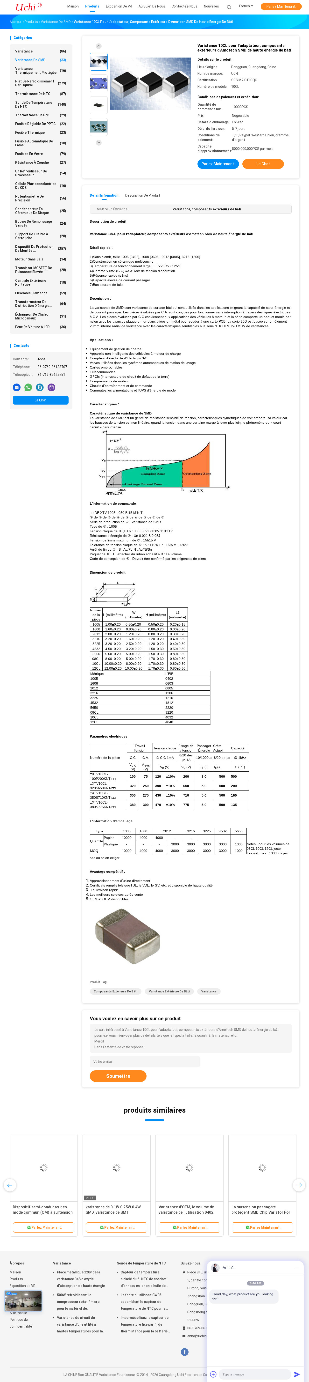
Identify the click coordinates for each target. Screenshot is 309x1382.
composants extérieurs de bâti (115, 991)
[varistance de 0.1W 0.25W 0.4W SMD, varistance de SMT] (116, 1168)
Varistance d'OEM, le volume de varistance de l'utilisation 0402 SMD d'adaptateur (186, 1212)
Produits (16, 1279)
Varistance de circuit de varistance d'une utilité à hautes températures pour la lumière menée (80, 1325)
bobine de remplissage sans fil (40, 223)
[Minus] (297, 1268)
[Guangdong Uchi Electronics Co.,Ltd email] (17, 387)
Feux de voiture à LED (40, 327)
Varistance (40, 51)
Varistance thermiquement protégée (40, 70)
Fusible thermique (40, 132)
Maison (15, 1272)
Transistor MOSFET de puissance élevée (40, 270)
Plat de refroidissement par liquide (40, 83)
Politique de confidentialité (21, 1323)
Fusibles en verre (40, 154)
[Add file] (213, 1374)
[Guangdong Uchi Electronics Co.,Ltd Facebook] (185, 1352)
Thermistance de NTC (40, 94)
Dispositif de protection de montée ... (40, 248)
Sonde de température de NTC (40, 104)
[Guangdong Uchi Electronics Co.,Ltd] (28, 7)
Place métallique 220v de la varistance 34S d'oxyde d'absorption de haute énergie (81, 1279)
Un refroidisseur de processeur (40, 173)
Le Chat (41, 400)
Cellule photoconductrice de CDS (40, 186)
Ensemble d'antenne (40, 293)
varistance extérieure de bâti (169, 991)
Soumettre (118, 1076)
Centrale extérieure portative (40, 282)
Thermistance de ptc (40, 115)
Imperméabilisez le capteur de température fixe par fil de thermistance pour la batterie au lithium (145, 1325)
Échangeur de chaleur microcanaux (40, 316)
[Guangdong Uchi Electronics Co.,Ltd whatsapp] (28, 387)
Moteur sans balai (40, 259)
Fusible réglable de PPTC (40, 124)
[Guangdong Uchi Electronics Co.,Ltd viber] (51, 387)
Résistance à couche (40, 162)
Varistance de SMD (40, 60)
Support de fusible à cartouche (40, 236)
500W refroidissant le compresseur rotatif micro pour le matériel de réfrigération (78, 1302)
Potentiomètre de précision (40, 198)
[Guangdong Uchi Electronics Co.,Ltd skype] (40, 387)
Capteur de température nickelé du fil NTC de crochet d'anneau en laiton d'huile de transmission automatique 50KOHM (144, 1279)
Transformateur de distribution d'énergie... (40, 304)
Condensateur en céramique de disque (40, 211)
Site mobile (18, 1313)
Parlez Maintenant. (281, 6)
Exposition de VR (22, 1286)
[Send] (297, 1374)
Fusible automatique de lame (40, 143)
